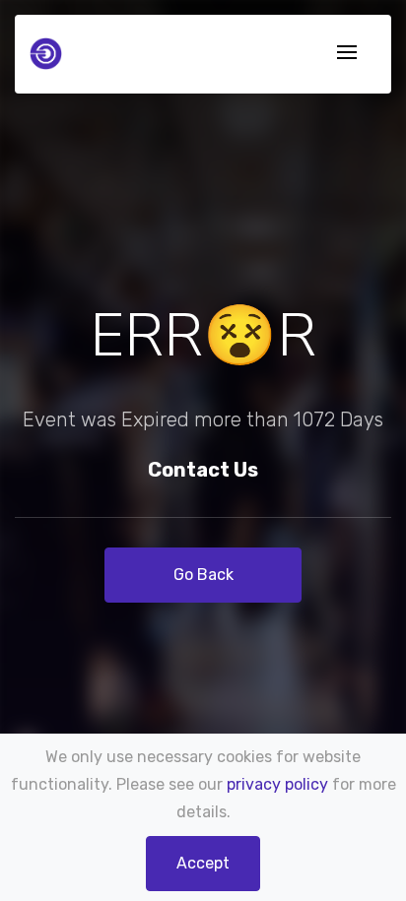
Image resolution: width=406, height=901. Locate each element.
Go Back (203, 574)
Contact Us (203, 470)
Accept (203, 863)
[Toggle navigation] (346, 54)
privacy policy (277, 784)
